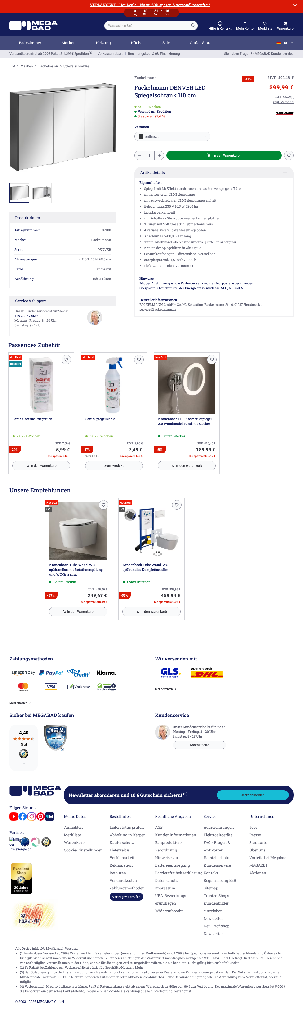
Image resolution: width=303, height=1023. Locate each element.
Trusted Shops (216, 895)
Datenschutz (166, 880)
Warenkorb (74, 842)
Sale (166, 42)
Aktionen (257, 872)
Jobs (253, 827)
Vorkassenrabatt (110, 54)
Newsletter (213, 918)
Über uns (257, 849)
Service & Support (30, 300)
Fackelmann (48, 66)
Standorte (258, 842)
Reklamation (121, 865)
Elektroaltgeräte (218, 834)
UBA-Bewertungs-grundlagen (171, 899)
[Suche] (193, 25)
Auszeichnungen (219, 827)
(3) (185, 793)
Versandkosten (123, 880)
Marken (69, 42)
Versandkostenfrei (49, 54)
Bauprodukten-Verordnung (168, 846)
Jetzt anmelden (253, 795)
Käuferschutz (122, 842)
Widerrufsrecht (169, 910)
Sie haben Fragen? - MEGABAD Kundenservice (259, 54)
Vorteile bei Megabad (268, 857)
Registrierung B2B (220, 880)
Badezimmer (30, 42)
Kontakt (211, 872)
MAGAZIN (258, 865)
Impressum (165, 887)
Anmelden (73, 827)
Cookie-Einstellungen (83, 849)
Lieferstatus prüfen (127, 827)
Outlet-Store (200, 42)
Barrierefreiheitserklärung (178, 872)
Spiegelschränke (76, 66)
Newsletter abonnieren (128, 795)
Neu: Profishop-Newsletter (217, 929)
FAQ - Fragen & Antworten (217, 846)
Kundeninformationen (175, 834)
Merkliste (72, 834)
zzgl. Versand (67, 948)
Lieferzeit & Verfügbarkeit (122, 853)
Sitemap (211, 887)
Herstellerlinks (217, 857)
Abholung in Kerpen (128, 834)
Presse (255, 834)
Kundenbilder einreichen (216, 907)
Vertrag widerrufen (126, 897)
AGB (159, 827)
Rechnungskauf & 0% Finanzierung (154, 54)
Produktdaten (27, 217)
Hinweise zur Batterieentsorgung (172, 861)
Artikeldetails (152, 172)
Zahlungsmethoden (127, 887)
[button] (220, 26)
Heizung (103, 42)
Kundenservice (217, 865)
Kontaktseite (199, 745)
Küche (136, 42)
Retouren (118, 872)
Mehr (139, 967)
